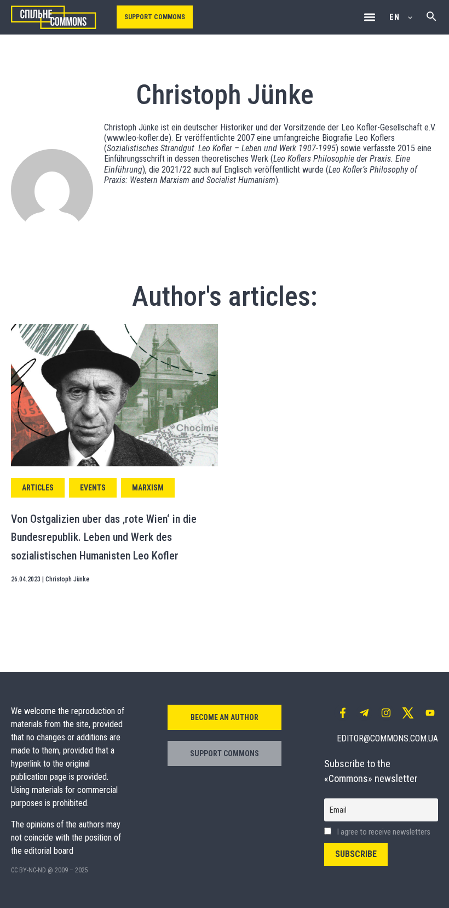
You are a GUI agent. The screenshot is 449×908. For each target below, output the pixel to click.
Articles (38, 487)
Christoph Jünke (67, 579)
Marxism (148, 487)
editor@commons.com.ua (387, 738)
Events (93, 487)
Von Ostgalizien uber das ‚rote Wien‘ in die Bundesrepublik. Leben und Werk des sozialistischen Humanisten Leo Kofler (104, 537)
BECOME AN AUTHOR (224, 717)
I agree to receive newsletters (383, 832)
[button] (369, 17)
